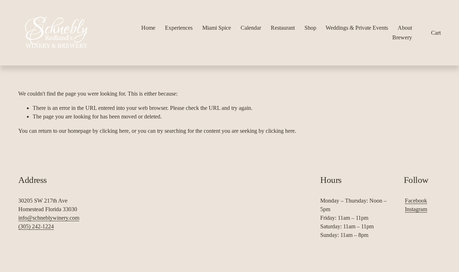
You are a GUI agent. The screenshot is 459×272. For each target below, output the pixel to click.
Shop (310, 28)
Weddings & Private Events (357, 28)
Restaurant (283, 28)
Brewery (402, 37)
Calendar (251, 28)
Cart (436, 33)
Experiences (179, 28)
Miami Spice (216, 28)
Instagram (416, 209)
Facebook (416, 201)
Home (148, 28)
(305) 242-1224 (36, 226)
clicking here (114, 131)
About (405, 28)
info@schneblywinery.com (48, 218)
